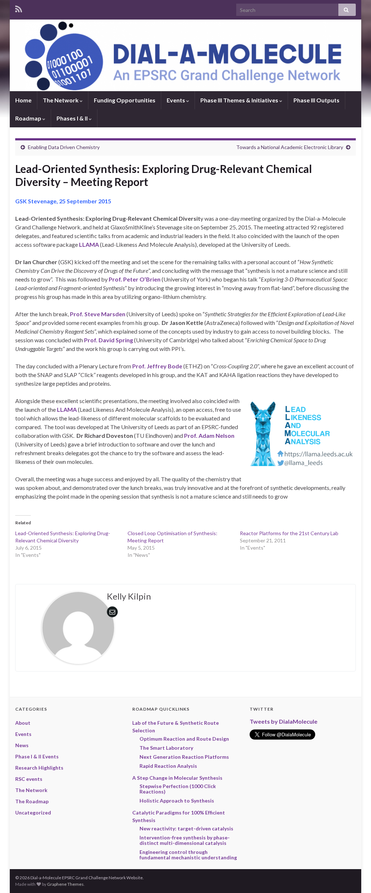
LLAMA (89, 244)
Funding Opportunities (124, 100)
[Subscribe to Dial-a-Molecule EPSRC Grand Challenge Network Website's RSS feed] (18, 8)
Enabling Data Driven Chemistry (64, 147)
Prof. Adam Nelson (209, 435)
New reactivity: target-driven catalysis (186, 828)
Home (23, 100)
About (22, 723)
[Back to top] (355, 877)
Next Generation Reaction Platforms (184, 757)
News (22, 745)
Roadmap (28, 118)
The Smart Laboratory (166, 748)
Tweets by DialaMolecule (283, 721)
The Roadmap (32, 801)
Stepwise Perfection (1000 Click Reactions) (177, 789)
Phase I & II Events (37, 756)
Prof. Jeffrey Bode (157, 366)
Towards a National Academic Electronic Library (289, 147)
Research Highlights (39, 768)
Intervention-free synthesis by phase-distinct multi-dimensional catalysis (184, 840)
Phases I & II (73, 118)
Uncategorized (33, 812)
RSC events (28, 779)
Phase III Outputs (316, 100)
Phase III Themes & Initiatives (239, 100)
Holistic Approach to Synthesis (176, 800)
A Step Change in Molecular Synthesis (177, 778)
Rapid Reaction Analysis (168, 766)
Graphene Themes (65, 884)
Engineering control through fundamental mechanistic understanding (188, 854)
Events (176, 100)
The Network (61, 100)
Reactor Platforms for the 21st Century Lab (289, 533)
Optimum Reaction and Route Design (184, 739)
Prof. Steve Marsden (97, 313)
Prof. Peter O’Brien (135, 279)
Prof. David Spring (108, 340)
